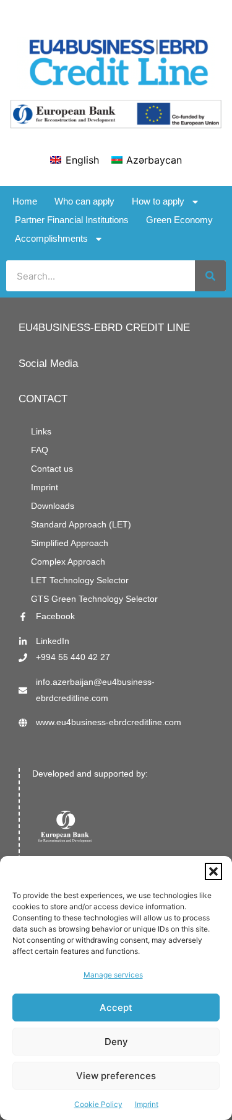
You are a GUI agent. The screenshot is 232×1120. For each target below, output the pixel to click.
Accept (116, 1007)
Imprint (146, 1104)
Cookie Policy (98, 1104)
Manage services (113, 974)
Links (41, 431)
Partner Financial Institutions (72, 219)
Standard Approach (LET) (81, 524)
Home (24, 201)
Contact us (52, 469)
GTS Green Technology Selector (94, 599)
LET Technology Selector (80, 580)
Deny (116, 1041)
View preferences (116, 1076)
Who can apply (84, 201)
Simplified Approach (69, 543)
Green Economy (179, 219)
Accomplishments (51, 238)
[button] (213, 871)
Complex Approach (68, 562)
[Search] (210, 275)
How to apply (158, 201)
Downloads (52, 506)
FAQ (39, 450)
